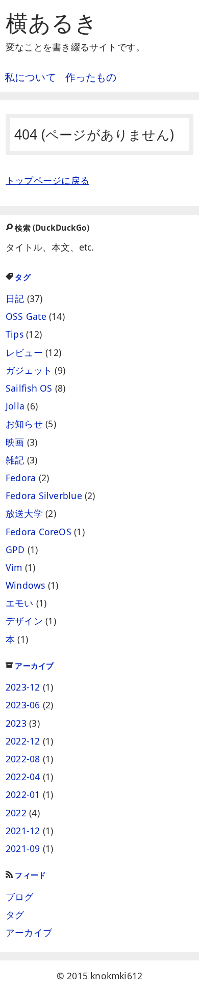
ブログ (20, 897)
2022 (16, 813)
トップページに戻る (47, 180)
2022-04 (23, 776)
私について (30, 77)
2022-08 (23, 759)
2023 (16, 723)
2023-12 (23, 687)
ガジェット (29, 370)
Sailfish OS (29, 388)
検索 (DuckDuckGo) (52, 228)
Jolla (15, 406)
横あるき (51, 22)
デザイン (24, 621)
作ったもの (91, 77)
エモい (20, 603)
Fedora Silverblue (44, 495)
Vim (14, 567)
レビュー (24, 352)
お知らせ (24, 424)
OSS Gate (26, 316)
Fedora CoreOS (38, 532)
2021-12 (23, 830)
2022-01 (23, 794)
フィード (30, 875)
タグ (22, 277)
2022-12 (23, 741)
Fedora (21, 478)
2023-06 (23, 705)
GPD (15, 549)
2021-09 (23, 848)
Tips (14, 334)
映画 (15, 442)
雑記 (15, 460)
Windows (25, 585)
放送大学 (24, 513)
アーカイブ (34, 665)
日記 (15, 298)
